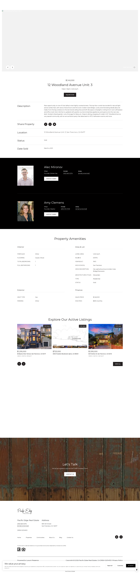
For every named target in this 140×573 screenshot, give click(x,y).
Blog (60, 537)
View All (118, 364)
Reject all (109, 565)
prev (8, 67)
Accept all (130, 565)
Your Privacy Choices (70, 571)
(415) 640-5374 (68, 173)
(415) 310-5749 (65, 209)
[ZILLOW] (116, 537)
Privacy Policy (118, 560)
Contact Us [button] (70, 474)
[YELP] (121, 537)
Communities (40, 537)
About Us (51, 537)
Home (19, 537)
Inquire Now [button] (70, 95)
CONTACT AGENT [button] (51, 178)
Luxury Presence (32, 560)
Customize (120, 565)
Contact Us (70, 537)
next (12, 67)
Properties (29, 537)
